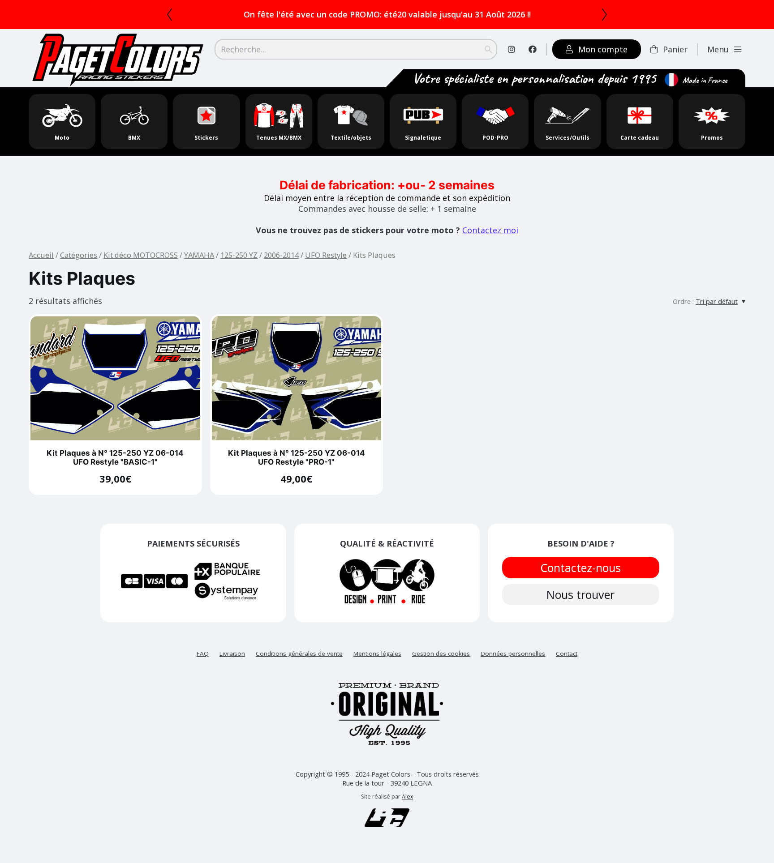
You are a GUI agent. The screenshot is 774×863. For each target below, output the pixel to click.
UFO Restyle (326, 255)
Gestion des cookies (441, 653)
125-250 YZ (239, 255)
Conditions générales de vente (299, 653)
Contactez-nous (581, 567)
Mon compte (603, 49)
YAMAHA (199, 255)
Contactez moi (490, 230)
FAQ (203, 653)
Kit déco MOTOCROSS (140, 255)
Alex (407, 796)
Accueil (41, 255)
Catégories (78, 255)
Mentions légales (377, 653)
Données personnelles (513, 653)
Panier (675, 49)
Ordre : (683, 301)
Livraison (232, 653)
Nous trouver (581, 594)
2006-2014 (281, 255)
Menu (718, 49)
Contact (566, 653)
